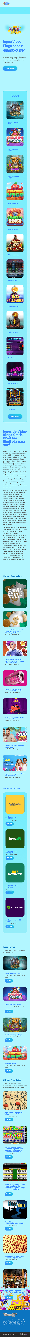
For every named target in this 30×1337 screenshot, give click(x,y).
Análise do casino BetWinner (12, 886)
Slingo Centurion (13, 255)
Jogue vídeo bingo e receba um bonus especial (15, 774)
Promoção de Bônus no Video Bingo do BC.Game (14, 718)
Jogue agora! (10, 68)
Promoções (15, 634)
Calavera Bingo (13, 229)
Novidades (15, 1116)
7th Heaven (12, 358)
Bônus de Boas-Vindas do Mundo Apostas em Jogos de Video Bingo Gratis (14, 661)
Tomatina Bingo (13, 203)
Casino (16, 820)
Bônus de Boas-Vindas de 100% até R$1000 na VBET (13, 690)
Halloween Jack (13, 332)
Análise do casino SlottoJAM (12, 852)
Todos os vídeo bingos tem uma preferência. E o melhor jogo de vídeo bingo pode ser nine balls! (15, 1187)
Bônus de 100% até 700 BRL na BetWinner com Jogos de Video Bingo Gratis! (15, 593)
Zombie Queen (12, 280)
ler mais (9, 824)
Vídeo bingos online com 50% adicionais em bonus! (14, 1222)
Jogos (14, 975)
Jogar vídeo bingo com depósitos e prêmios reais (14, 1291)
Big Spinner (12, 409)
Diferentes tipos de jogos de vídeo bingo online (14, 1257)
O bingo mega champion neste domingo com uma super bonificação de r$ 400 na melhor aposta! (14, 1150)
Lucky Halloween (13, 306)
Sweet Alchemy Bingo (13, 1004)
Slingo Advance (13, 383)
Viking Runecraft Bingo (13, 973)
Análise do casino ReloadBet (12, 817)
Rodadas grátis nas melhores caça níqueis (14, 746)
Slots (18, 1036)
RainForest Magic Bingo (13, 1035)
